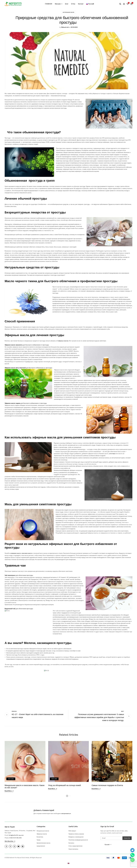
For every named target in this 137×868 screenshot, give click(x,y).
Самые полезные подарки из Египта (107, 785)
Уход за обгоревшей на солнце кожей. (64, 785)
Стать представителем (75, 846)
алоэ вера (112, 453)
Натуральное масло (68, 12)
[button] (128, 4)
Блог (66, 4)
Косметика (40, 837)
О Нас (73, 4)
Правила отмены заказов (76, 834)
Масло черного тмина (21, 281)
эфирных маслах (63, 341)
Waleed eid (64, 27)
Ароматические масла (43, 843)
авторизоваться (66, 813)
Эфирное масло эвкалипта (13, 345)
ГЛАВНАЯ (48, 4)
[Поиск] (120, 4)
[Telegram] (132, 850)
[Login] (124, 4)
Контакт (80, 4)
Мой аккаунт (72, 831)
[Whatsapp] (132, 860)
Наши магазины (73, 849)
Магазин (58, 4)
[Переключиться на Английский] (68, 863)
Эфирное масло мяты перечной (15, 368)
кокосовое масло (27, 553)
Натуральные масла (43, 831)
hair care (11, 778)
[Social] (6, 846)
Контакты (71, 843)
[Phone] (132, 855)
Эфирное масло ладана (12, 403)
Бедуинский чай (10, 608)
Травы (38, 840)
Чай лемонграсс (10, 575)
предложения (41, 846)
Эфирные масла (42, 834)
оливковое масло (15, 553)
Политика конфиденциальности (78, 840)
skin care (54, 778)
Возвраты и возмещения (76, 837)
